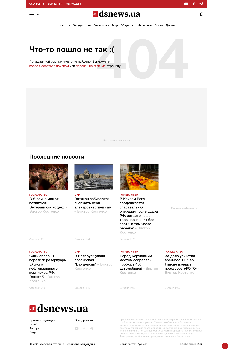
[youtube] (186, 4)
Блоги (159, 25)
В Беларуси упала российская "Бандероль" (93, 262)
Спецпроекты (84, 320)
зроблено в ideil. (192, 344)
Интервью (145, 25)
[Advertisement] (116, 115)
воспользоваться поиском (49, 66)
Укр (39, 14)
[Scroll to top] (225, 346)
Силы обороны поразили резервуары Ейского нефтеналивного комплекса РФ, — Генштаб (48, 269)
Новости (64, 25)
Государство (82, 25)
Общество (127, 25)
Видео (33, 332)
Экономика (101, 25)
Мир (115, 25)
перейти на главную (91, 66)
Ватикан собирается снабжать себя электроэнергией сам (92, 205)
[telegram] (201, 4)
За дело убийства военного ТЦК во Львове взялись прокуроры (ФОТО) (182, 265)
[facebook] (193, 4)
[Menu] (31, 14)
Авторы (34, 328)
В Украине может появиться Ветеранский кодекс (48, 205)
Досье (170, 25)
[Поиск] (201, 14)
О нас (33, 324)
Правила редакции (42, 320)
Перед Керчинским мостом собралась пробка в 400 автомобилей (139, 265)
